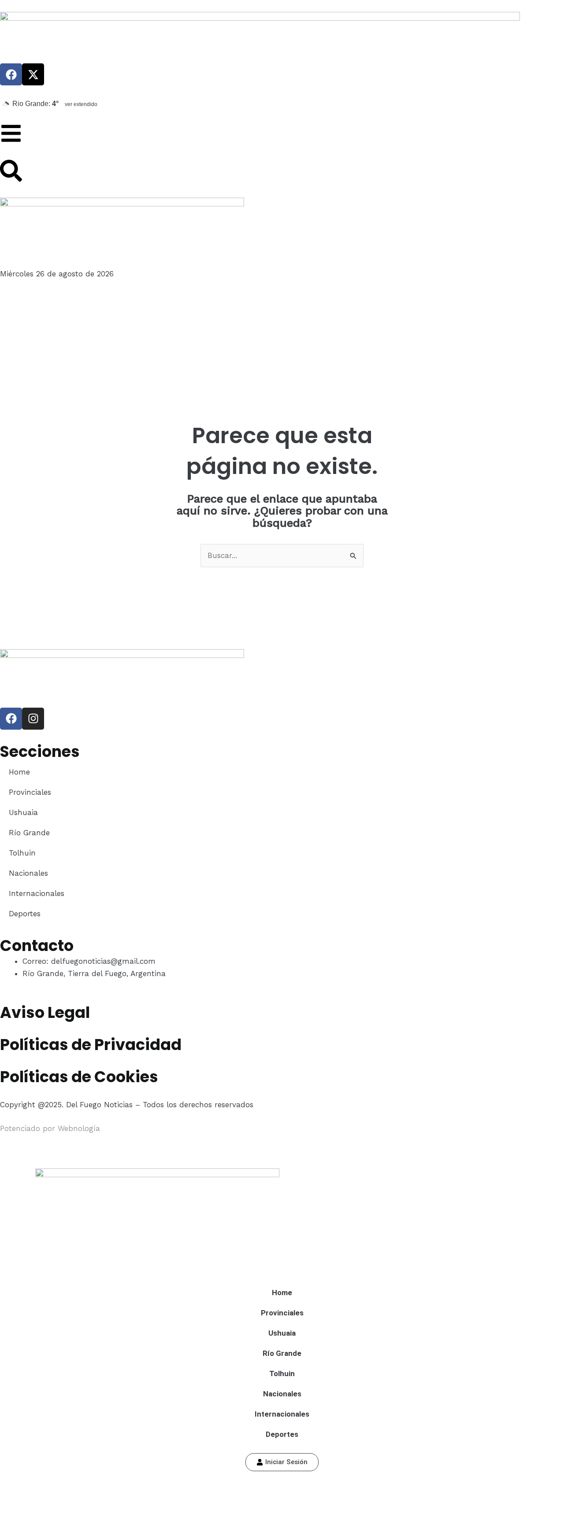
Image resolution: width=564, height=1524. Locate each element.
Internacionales (36, 893)
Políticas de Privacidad (91, 1044)
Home (19, 772)
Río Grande (29, 832)
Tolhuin (22, 852)
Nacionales (28, 873)
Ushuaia (23, 812)
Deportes (25, 913)
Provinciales (30, 792)
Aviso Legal (45, 1012)
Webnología (79, 1128)
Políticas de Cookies (79, 1076)
